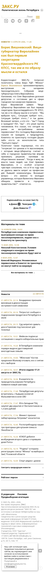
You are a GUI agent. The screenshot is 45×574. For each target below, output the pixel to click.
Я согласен (10, 567)
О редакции (7, 494)
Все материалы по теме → (23, 272)
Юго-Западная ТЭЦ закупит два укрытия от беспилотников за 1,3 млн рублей (21, 406)
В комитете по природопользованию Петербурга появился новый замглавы (18, 382)
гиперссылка (27, 511)
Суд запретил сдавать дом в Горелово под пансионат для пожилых (20, 327)
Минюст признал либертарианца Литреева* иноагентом (20, 416)
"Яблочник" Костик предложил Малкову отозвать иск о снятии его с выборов (22, 360)
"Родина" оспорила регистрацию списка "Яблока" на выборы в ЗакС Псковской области (22, 451)
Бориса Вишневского (11, 85)
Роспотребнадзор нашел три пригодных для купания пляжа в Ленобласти (22, 427)
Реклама (22, 494)
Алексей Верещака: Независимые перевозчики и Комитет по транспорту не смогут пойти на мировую (21, 263)
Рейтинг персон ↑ (22, 477)
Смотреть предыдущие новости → (22, 467)
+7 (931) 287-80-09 (9, 535)
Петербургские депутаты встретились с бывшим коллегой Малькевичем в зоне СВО (22, 394)
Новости (5, 42)
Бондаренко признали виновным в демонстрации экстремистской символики (21, 303)
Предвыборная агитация (15, 497)
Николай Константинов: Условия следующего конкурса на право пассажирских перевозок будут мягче (21, 250)
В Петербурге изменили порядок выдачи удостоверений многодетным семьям (22, 348)
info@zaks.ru (25, 535)
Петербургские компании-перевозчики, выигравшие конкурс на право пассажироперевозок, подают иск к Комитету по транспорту (22, 236)
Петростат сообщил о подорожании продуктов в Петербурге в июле (21, 315)
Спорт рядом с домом (30, 460)
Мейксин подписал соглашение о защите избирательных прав (22, 337)
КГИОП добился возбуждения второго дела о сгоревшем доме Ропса (21, 439)
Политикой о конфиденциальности (15, 562)
